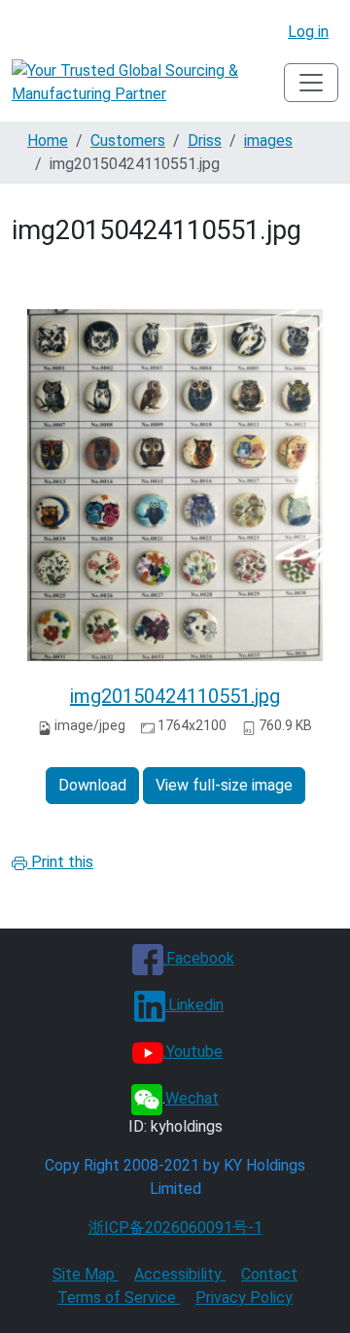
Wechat (192, 1098)
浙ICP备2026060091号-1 (175, 1227)
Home (47, 140)
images (268, 140)
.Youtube (193, 1051)
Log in (308, 31)
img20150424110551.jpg (175, 696)
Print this (60, 862)
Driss (205, 140)
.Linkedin (194, 1005)
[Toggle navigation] (311, 82)
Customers (127, 140)
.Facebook (198, 958)
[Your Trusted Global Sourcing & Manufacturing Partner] (148, 82)
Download (92, 785)
